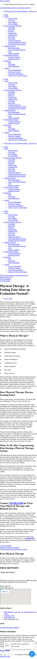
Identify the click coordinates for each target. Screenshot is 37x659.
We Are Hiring (13, 24)
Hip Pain (11, 31)
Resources (7, 61)
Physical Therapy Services (12, 26)
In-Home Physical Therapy (17, 44)
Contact (6, 68)
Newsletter (11, 64)
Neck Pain (11, 37)
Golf (9, 52)
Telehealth (11, 28)
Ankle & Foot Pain (14, 40)
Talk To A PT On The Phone (17, 75)
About (6, 17)
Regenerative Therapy (11, 55)
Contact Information (14, 70)
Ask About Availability (15, 74)
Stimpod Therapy (14, 59)
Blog (9, 63)
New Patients (12, 22)
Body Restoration (14, 48)
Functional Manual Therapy (17, 42)
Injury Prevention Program (16, 50)
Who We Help (13, 18)
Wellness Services (10, 46)
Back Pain (11, 29)
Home (6, 15)
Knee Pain (11, 39)
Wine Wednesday (14, 66)
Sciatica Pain (12, 33)
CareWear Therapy (14, 57)
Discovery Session (14, 72)
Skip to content (5, 1)
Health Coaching (13, 53)
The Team (11, 20)
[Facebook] (3, 654)
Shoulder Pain (12, 35)
